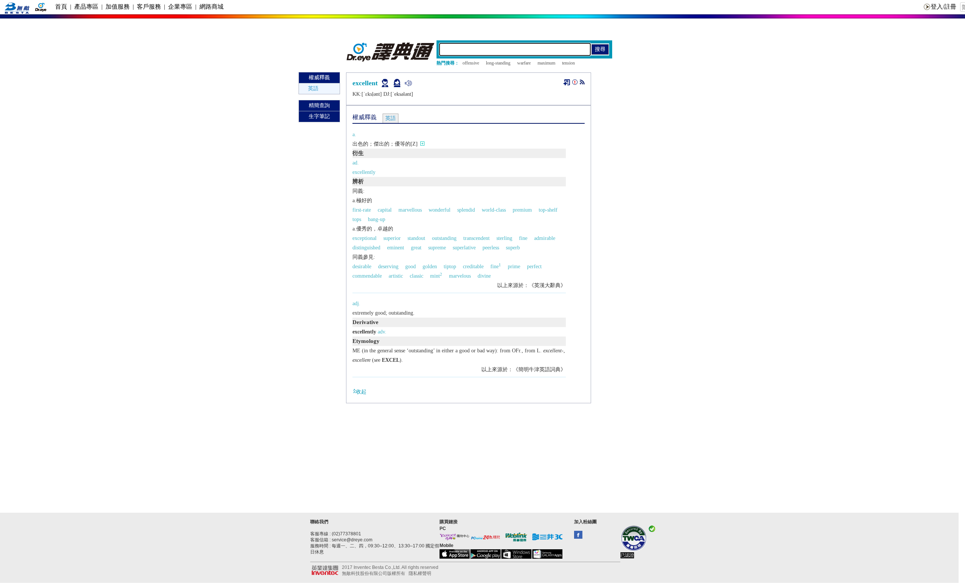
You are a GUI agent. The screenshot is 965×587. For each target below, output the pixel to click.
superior (392, 238)
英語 (313, 88)
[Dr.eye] (391, 60)
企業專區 (180, 6)
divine (484, 276)
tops (356, 219)
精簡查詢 (319, 105)
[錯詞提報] (574, 83)
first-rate (361, 210)
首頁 (61, 6)
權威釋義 (319, 77)
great (416, 247)
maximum (546, 63)
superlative (464, 247)
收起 (361, 392)
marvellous (410, 210)
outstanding (444, 238)
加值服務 (118, 6)
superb (513, 247)
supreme (437, 247)
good (410, 266)
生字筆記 (319, 116)
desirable (361, 266)
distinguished (366, 247)
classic (416, 276)
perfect (534, 266)
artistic (396, 276)
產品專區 (86, 6)
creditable (473, 266)
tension (568, 63)
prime (514, 266)
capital (385, 210)
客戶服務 (149, 6)
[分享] (582, 83)
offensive (471, 63)
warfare (524, 63)
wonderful (439, 210)
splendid (466, 210)
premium (522, 210)
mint (436, 276)
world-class (494, 210)
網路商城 (211, 6)
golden (430, 266)
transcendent (476, 238)
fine (523, 238)
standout (416, 238)
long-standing (498, 63)
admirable (544, 238)
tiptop (450, 266)
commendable (367, 276)
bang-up (376, 219)
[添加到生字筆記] (567, 82)
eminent (395, 247)
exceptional (364, 238)
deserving (388, 266)
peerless (490, 247)
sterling (504, 238)
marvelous (460, 276)
